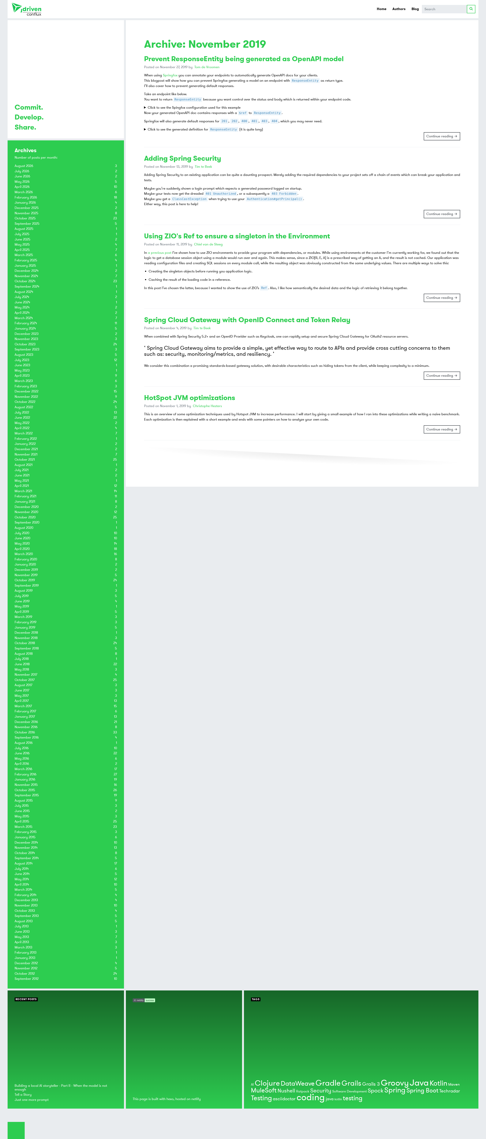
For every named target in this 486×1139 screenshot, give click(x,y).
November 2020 (26, 512)
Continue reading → (442, 136)
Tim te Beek (203, 166)
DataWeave (298, 1083)
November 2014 (26, 847)
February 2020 (26, 559)
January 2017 (25, 716)
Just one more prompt (32, 1099)
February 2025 (26, 260)
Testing (261, 1098)
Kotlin (438, 1083)
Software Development (349, 1091)
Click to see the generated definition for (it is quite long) (205, 129)
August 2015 (24, 800)
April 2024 (22, 312)
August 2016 (24, 742)
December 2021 (26, 449)
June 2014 (22, 874)
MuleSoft (264, 1090)
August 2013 (24, 921)
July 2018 (22, 659)
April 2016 (22, 763)
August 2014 (24, 863)
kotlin (338, 1099)
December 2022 (26, 391)
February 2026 (26, 197)
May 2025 (22, 244)
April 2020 (22, 549)
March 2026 (24, 192)
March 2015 (23, 826)
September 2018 (27, 648)
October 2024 (25, 281)
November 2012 (26, 968)
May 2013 (22, 937)
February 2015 (26, 832)
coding (311, 1097)
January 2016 (25, 779)
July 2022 (22, 412)
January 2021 (25, 501)
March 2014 (23, 889)
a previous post (159, 252)
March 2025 (24, 255)
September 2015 (27, 795)
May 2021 (22, 480)
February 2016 (25, 774)
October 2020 (25, 517)
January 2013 (25, 957)
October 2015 (25, 790)
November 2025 (26, 213)
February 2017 (25, 711)
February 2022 (26, 438)
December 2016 (26, 722)
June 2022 (22, 417)
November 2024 (26, 276)
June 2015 (22, 811)
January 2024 (25, 328)
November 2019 (26, 575)
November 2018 (26, 638)
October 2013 (25, 910)
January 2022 (25, 443)
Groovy (395, 1082)
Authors (399, 9)
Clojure (267, 1083)
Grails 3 (371, 1084)
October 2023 (25, 344)
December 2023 (27, 333)
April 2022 (22, 428)
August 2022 (24, 407)
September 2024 (27, 286)
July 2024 (22, 297)
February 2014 (25, 895)
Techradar (449, 1091)
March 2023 (24, 381)
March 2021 (23, 491)
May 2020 (22, 543)
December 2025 (27, 208)
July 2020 (22, 533)
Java (419, 1083)
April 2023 (22, 375)
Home (381, 9)
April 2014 (22, 884)
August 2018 (24, 653)
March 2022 (24, 433)
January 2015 (25, 837)
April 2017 (22, 700)
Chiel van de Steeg (208, 244)
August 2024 (24, 291)
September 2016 (27, 737)
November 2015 (26, 784)
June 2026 (22, 176)
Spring (395, 1090)
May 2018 (22, 669)
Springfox (170, 75)
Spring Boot (422, 1091)
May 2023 (22, 370)
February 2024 (26, 323)
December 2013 (26, 900)
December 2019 (26, 569)
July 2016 (22, 748)
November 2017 (26, 674)
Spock (375, 1090)
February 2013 (25, 952)
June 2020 (22, 538)
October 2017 (25, 680)
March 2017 (23, 706)
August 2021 (23, 465)
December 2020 (27, 507)
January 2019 (25, 627)
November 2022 (26, 396)
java (330, 1099)
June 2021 (22, 475)
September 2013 (27, 916)
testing (352, 1098)
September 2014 (27, 858)
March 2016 (23, 769)
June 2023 (22, 365)
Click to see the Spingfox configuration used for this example (194, 107)
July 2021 (21, 470)
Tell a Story (23, 1094)
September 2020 (27, 522)
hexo (170, 1099)
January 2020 (25, 564)
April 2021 (22, 485)
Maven (454, 1084)
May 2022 (22, 423)
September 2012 (27, 978)
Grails (351, 1083)
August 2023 (24, 354)
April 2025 (22, 250)
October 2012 (25, 973)
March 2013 (23, 947)
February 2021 (25, 496)
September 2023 (27, 349)
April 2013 (22, 942)
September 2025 (27, 223)
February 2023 (26, 386)
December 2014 (26, 842)
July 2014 (22, 868)
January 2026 (25, 202)
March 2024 (24, 318)
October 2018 (25, 643)
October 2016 (25, 732)
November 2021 (26, 454)
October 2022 (25, 401)
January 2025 (25, 265)
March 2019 (23, 617)
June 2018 (22, 664)
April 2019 (22, 611)
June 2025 (22, 239)
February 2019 (25, 622)
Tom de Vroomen (206, 67)
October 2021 (25, 459)
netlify (196, 1099)
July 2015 (22, 805)
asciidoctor (284, 1099)
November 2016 (26, 727)
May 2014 (22, 879)
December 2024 (27, 270)
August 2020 (24, 527)
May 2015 (22, 816)
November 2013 (26, 905)
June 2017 (22, 690)
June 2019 (22, 601)
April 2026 (22, 186)
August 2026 (24, 166)
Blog (415, 9)
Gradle (328, 1083)
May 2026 (22, 181)
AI (252, 1084)
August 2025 (24, 228)
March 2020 (24, 554)
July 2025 (22, 234)
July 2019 (22, 596)
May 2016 (22, 758)
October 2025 (25, 218)
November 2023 (26, 339)
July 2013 (22, 926)
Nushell (286, 1090)
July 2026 (22, 171)
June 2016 (22, 753)
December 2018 (26, 632)
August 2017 (23, 685)
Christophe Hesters (207, 406)
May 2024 (22, 307)
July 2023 (22, 360)
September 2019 (27, 585)
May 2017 (22, 695)
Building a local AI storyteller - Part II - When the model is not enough (61, 1087)
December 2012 (26, 963)
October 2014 (25, 853)
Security (320, 1090)
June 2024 (22, 302)
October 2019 (25, 580)
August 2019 (24, 590)
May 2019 (22, 606)
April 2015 (22, 821)
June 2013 (22, 931)
